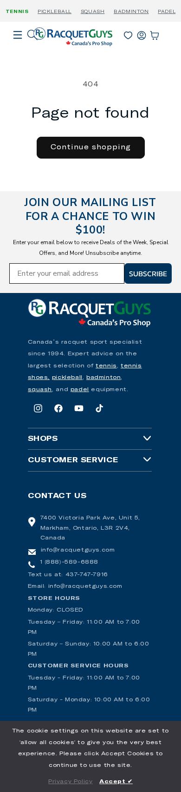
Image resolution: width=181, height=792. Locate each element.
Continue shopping (91, 147)
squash (40, 390)
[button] (17, 48)
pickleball (67, 377)
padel (80, 390)
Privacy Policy (70, 782)
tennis (106, 366)
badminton (103, 377)
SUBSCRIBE (148, 273)
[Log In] (141, 33)
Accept (116, 782)
